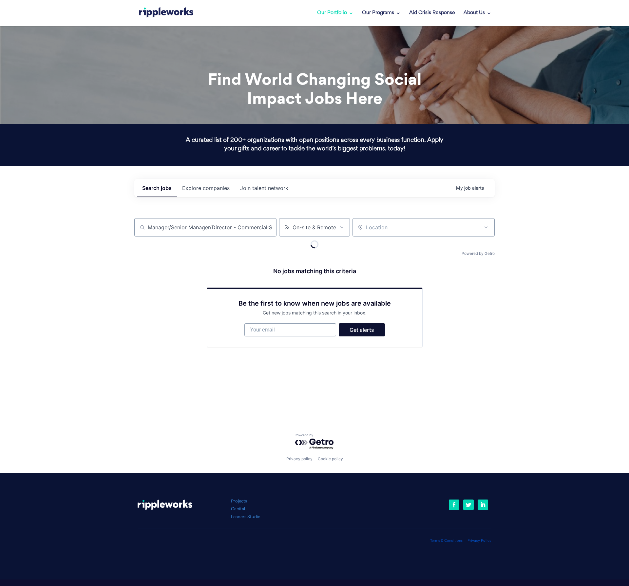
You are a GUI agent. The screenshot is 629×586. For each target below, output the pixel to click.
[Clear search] (268, 227)
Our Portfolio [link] (332, 13)
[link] (166, 13)
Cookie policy (330, 458)
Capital (238, 509)
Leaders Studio (245, 517)
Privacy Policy (479, 541)
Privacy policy (299, 458)
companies (206, 188)
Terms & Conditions (446, 541)
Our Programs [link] (378, 13)
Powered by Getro (478, 253)
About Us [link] (474, 13)
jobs (157, 188)
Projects (239, 501)
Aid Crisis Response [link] (432, 13)
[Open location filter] (486, 227)
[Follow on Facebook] (454, 505)
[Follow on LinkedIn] (483, 505)
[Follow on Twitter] (468, 505)
